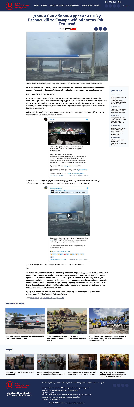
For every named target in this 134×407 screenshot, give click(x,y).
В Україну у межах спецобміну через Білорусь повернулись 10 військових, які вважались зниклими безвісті (107, 338)
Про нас (112, 2)
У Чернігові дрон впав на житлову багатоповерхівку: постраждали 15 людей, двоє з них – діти (118, 100)
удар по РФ (60, 298)
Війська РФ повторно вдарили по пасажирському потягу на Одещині (118, 142)
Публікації (53, 5)
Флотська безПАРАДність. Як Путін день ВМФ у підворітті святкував (82, 373)
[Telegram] (105, 29)
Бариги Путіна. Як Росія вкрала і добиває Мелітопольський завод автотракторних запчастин (113, 374)
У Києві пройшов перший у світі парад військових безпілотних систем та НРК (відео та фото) (66, 338)
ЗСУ (41, 298)
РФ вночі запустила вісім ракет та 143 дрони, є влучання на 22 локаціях (118, 110)
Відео (61, 5)
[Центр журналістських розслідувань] (17, 6)
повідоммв (36, 94)
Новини (44, 5)
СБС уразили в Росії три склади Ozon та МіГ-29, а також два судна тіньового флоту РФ (118, 120)
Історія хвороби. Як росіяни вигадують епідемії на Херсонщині (51, 373)
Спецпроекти (86, 5)
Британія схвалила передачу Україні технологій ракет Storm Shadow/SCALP (24, 337)
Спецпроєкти (81, 383)
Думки (96, 5)
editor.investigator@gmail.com (70, 397)
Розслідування (72, 5)
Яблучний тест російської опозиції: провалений (19, 373)
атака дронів (34, 298)
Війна (36, 5)
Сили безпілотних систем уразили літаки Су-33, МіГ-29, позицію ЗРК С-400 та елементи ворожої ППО (118, 131)
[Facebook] (96, 29)
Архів (119, 2)
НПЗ (54, 298)
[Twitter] (100, 29)
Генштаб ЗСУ (47, 298)
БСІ (106, 2)
